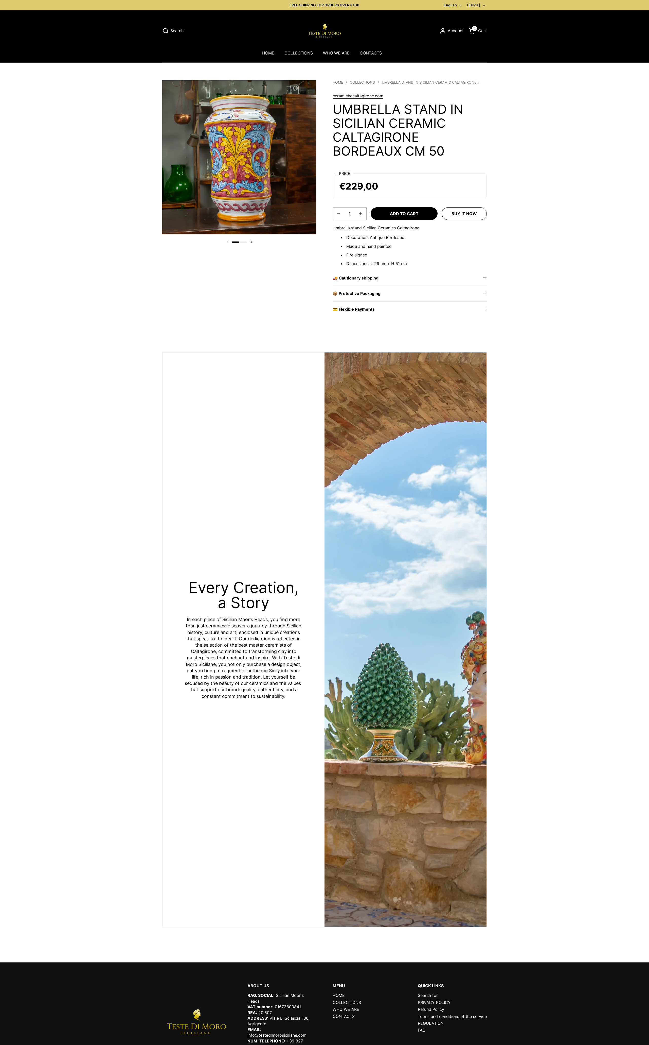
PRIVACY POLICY (434, 1002)
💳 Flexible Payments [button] (354, 309)
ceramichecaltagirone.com (358, 95)
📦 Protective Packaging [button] (357, 293)
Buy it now (464, 213)
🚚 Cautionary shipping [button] (355, 278)
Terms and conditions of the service (452, 1016)
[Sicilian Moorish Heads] (324, 30)
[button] (173, 31)
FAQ (421, 1030)
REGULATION (431, 1023)
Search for (428, 995)
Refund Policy (431, 1009)
